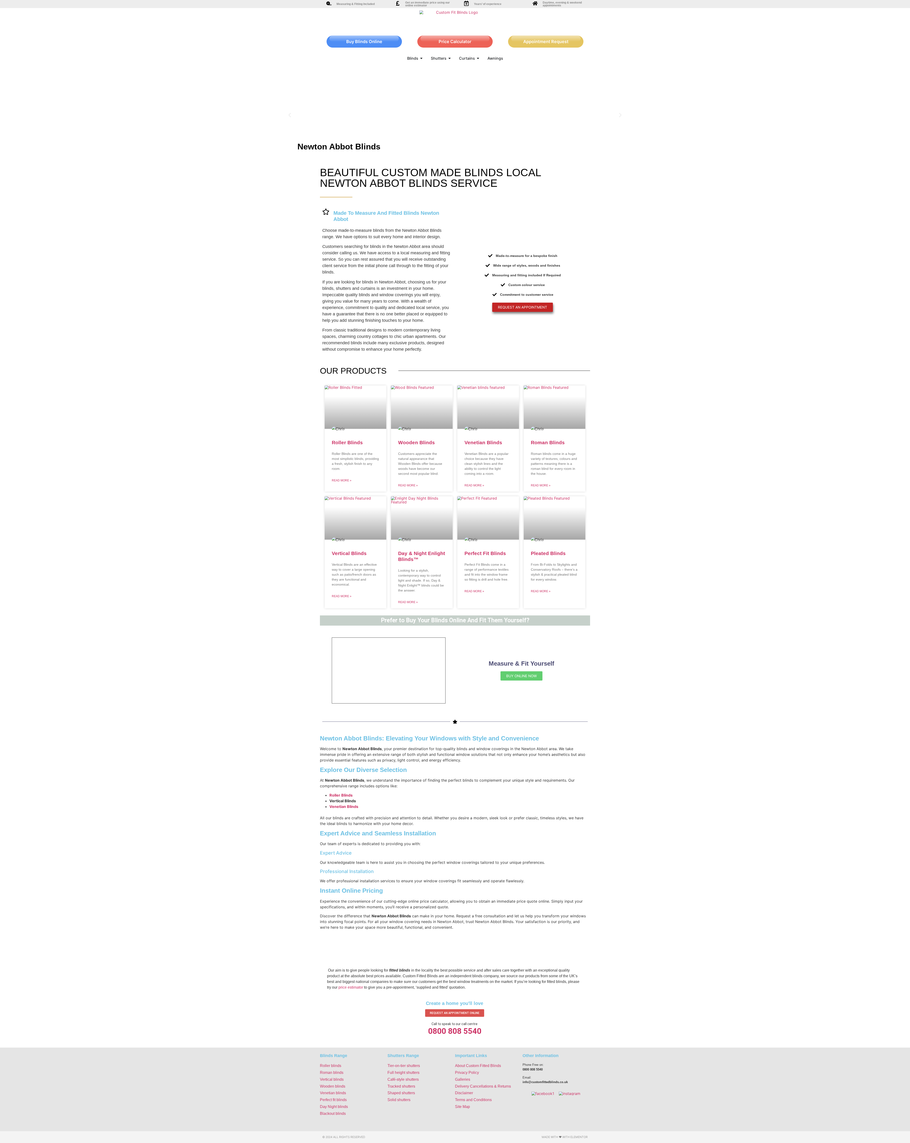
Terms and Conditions (473, 1100)
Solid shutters (398, 1100)
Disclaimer (464, 1093)
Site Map (462, 1107)
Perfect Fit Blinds (485, 553)
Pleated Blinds (548, 553)
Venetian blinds (333, 1093)
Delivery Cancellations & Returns (483, 1086)
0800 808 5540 (454, 1031)
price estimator (350, 987)
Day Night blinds (334, 1107)
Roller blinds (330, 1066)
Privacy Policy (467, 1073)
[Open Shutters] (449, 58)
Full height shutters (403, 1073)
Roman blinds (331, 1073)
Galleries (462, 1079)
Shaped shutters (401, 1093)
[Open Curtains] (478, 58)
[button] (290, 115)
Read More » (341, 480)
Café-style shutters (403, 1079)
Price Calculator (455, 41)
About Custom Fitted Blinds (478, 1066)
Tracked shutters (401, 1086)
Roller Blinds (347, 442)
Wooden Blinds (416, 442)
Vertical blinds (332, 1079)
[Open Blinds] (421, 58)
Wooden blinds (332, 1086)
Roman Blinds (548, 442)
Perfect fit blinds (333, 1100)
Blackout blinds (333, 1114)
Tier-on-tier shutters (403, 1066)
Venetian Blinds (483, 442)
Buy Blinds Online (364, 41)
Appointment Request (546, 41)
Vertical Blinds (349, 553)
